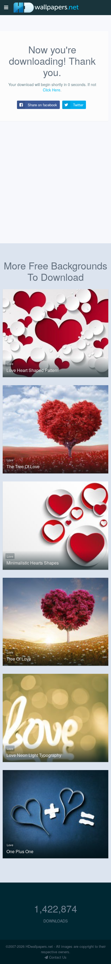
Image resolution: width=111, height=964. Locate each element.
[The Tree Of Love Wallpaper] (55, 428)
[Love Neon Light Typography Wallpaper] (55, 717)
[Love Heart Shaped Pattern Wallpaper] (55, 332)
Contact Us (57, 957)
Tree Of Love (18, 659)
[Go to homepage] (46, 7)
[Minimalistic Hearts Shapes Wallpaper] (55, 525)
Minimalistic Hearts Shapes (32, 563)
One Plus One (19, 851)
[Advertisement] (55, 177)
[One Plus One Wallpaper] (55, 813)
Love (10, 363)
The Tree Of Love (23, 467)
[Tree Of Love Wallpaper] (55, 621)
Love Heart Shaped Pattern (32, 370)
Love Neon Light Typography (33, 755)
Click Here (51, 90)
